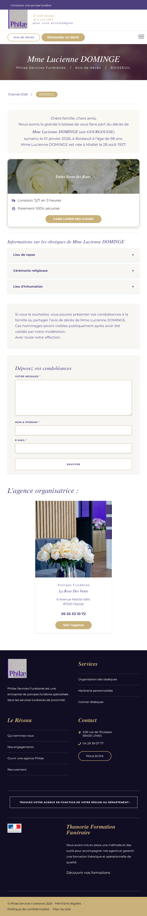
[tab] (73, 255)
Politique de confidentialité (28, 909)
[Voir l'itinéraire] (108, 534)
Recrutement (17, 769)
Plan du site (62, 909)
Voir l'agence (73, 625)
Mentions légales (68, 903)
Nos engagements (20, 747)
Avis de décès (23, 37)
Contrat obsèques (90, 702)
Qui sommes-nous (20, 735)
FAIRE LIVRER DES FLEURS (73, 219)
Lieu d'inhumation (28, 286)
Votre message (28, 376)
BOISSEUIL (120, 68)
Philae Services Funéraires (41, 68)
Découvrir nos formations (88, 873)
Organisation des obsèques (97, 679)
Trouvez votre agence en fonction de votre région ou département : (75, 802)
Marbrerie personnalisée (95, 690)
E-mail (21, 440)
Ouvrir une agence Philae (25, 758)
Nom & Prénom (27, 422)
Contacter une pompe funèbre (31, 5)
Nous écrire (95, 756)
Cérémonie (30, 270)
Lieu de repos (24, 255)
